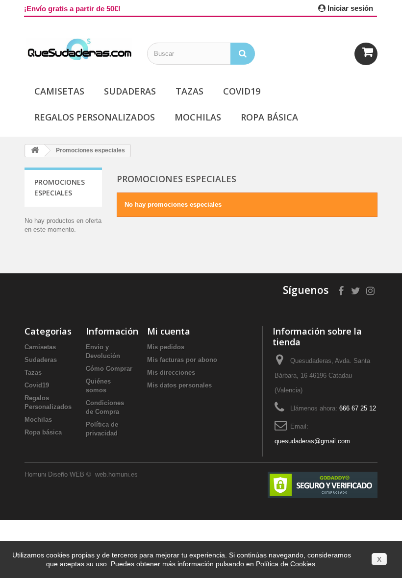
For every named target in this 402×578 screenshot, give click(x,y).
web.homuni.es (117, 474)
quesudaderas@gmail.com (312, 441)
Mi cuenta (168, 331)
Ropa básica (269, 117)
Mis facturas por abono (182, 359)
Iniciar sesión (349, 8)
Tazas (189, 91)
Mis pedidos (165, 347)
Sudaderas (130, 91)
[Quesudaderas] (78, 49)
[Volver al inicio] (34, 150)
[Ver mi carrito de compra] (365, 54)
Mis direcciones (171, 372)
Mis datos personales (179, 385)
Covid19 (241, 91)
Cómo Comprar (109, 368)
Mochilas (198, 117)
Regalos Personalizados (94, 117)
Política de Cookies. (286, 564)
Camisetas (59, 91)
